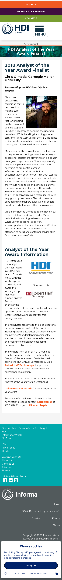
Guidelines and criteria (18, 388)
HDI (4, 431)
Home (56, 504)
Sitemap (6, 470)
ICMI (4, 444)
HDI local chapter (38, 405)
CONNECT (31, 18)
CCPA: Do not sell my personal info (41, 511)
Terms (56, 525)
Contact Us (8, 463)
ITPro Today (8, 447)
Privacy (56, 518)
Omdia (5, 451)
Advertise (7, 467)
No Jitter (7, 438)
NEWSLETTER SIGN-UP (31, 11)
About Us (7, 460)
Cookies (35, 518)
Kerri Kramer (44, 401)
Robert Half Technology (19, 365)
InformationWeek (12, 435)
